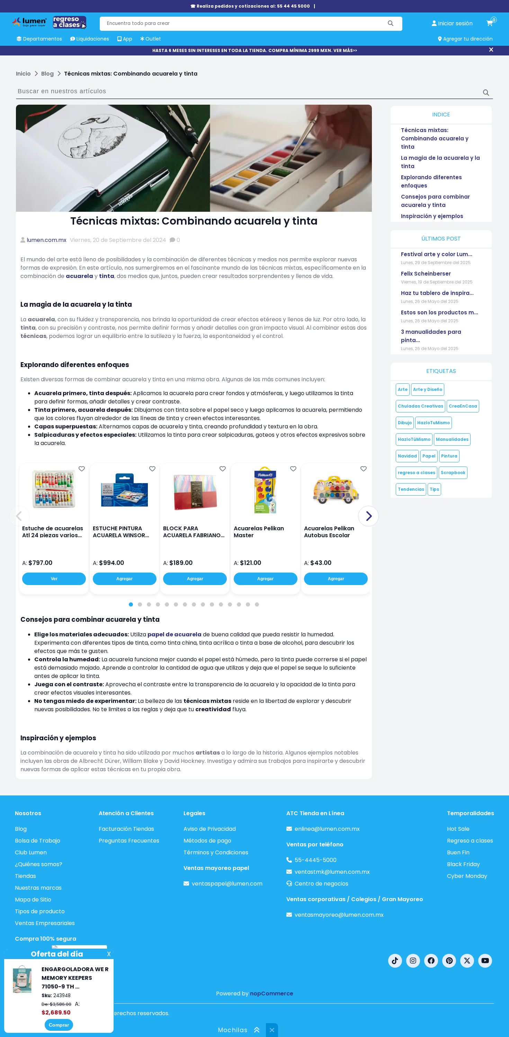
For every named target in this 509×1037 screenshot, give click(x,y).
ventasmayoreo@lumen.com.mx (339, 915)
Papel (429, 456)
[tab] (131, 604)
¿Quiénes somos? (38, 864)
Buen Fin (458, 852)
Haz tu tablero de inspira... (437, 293)
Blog (21, 829)
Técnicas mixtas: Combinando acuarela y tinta (434, 138)
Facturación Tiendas (126, 829)
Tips (434, 489)
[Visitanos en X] (467, 961)
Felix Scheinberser (426, 273)
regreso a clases (416, 473)
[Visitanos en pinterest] (449, 961)
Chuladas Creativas (420, 406)
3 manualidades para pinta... (431, 336)
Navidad (407, 456)
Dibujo (405, 423)
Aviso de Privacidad (210, 829)
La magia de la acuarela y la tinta (440, 162)
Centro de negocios (321, 884)
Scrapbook (453, 473)
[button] (19, 516)
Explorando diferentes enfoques (431, 181)
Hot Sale (458, 829)
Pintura (449, 456)
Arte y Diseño (427, 389)
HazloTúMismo (414, 439)
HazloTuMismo (433, 423)
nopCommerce (271, 993)
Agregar (124, 578)
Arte (403, 389)
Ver (54, 578)
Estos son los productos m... (439, 312)
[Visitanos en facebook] (431, 961)
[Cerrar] (491, 50)
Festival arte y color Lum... (436, 254)
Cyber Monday (467, 876)
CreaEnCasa (463, 406)
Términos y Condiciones (216, 852)
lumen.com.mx (46, 240)
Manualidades (452, 439)
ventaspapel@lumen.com (227, 884)
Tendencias (411, 489)
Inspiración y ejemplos (432, 216)
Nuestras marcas (38, 888)
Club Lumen (31, 852)
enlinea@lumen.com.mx (327, 829)
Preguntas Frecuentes (129, 841)
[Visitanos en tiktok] (395, 961)
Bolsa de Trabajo (37, 841)
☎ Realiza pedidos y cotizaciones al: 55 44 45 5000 (250, 6)
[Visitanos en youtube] (485, 961)
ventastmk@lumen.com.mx (332, 872)
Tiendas (25, 876)
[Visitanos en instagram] (413, 961)
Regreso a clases (470, 841)
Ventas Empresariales (45, 923)
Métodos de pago (207, 841)
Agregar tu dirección (467, 38)
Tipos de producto (40, 911)
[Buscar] (390, 24)
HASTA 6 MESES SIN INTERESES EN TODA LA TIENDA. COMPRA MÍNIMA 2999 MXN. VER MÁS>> (254, 50)
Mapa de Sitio (33, 900)
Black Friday (463, 864)
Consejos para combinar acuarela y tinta (435, 201)
